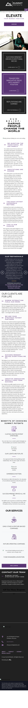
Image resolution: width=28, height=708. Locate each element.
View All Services (14, 565)
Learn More (14, 24)
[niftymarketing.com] (10, 660)
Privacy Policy (6, 653)
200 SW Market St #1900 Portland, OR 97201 (13, 637)
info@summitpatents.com (13, 645)
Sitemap (19, 651)
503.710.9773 (10, 641)
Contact (11, 651)
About (4, 651)
